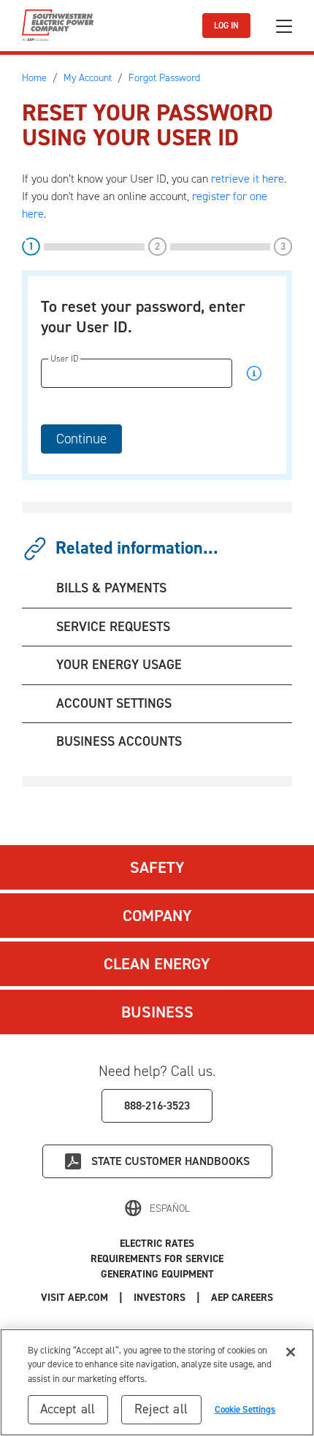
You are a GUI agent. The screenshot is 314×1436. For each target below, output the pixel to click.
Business (157, 1012)
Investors (159, 1298)
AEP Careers (242, 1298)
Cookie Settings (245, 1409)
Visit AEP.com (74, 1298)
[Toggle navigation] (284, 26)
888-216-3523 (157, 1105)
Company (157, 915)
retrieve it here (247, 178)
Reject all (161, 1409)
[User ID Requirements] (254, 376)
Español (170, 1208)
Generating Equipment (157, 1274)
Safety (157, 867)
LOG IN (226, 25)
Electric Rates (157, 1243)
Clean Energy (157, 963)
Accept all (68, 1409)
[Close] (291, 1352)
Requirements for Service (157, 1259)
